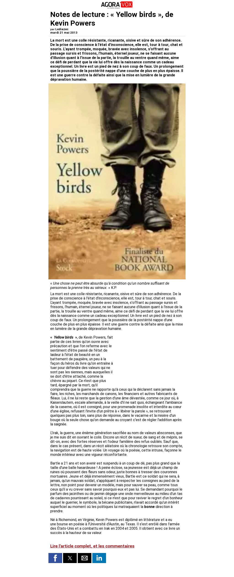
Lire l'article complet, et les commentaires (92, 546)
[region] (149, 359)
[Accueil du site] (117, 8)
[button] (55, 558)
